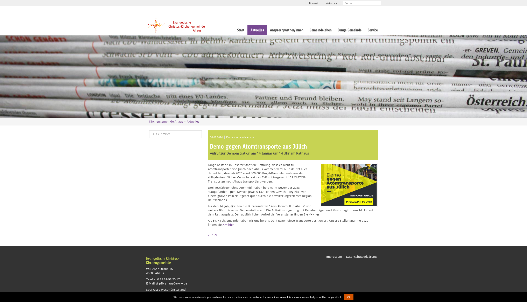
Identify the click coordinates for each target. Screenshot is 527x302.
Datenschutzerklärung (361, 257)
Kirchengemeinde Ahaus (166, 121)
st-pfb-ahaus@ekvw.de (171, 283)
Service (373, 30)
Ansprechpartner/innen (286, 30)
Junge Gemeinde (349, 30)
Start (240, 30)
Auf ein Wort (161, 134)
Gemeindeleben (321, 30)
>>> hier (228, 225)
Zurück (212, 235)
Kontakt (313, 3)
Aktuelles (331, 3)
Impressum (334, 257)
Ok (348, 297)
